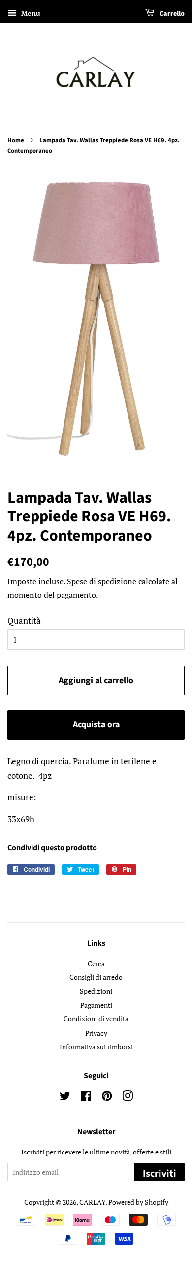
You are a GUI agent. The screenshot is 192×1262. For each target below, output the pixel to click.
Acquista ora (96, 725)
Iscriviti (159, 1174)
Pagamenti (96, 1005)
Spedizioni (96, 991)
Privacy (96, 1033)
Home (15, 140)
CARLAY (92, 1202)
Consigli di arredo (96, 977)
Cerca (96, 963)
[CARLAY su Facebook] (86, 1097)
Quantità (24, 620)
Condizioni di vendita (96, 1018)
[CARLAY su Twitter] (65, 1097)
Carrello (171, 14)
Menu (29, 13)
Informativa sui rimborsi (96, 1046)
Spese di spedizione (101, 581)
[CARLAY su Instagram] (127, 1097)
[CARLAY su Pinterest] (106, 1097)
